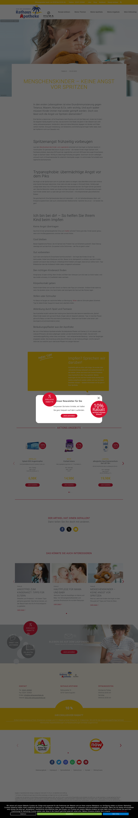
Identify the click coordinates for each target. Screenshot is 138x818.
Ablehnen (23, 814)
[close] (99, 398)
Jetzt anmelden (69, 416)
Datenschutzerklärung (118, 811)
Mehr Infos (115, 814)
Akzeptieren (69, 814)
